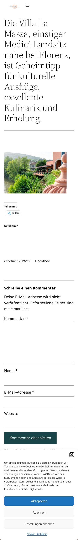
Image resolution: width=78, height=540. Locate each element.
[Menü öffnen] (27, 5)
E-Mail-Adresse (19, 392)
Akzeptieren (39, 501)
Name (10, 371)
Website (11, 413)
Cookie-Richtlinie (37, 534)
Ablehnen (39, 512)
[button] (72, 455)
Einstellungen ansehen (39, 524)
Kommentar (16, 318)
